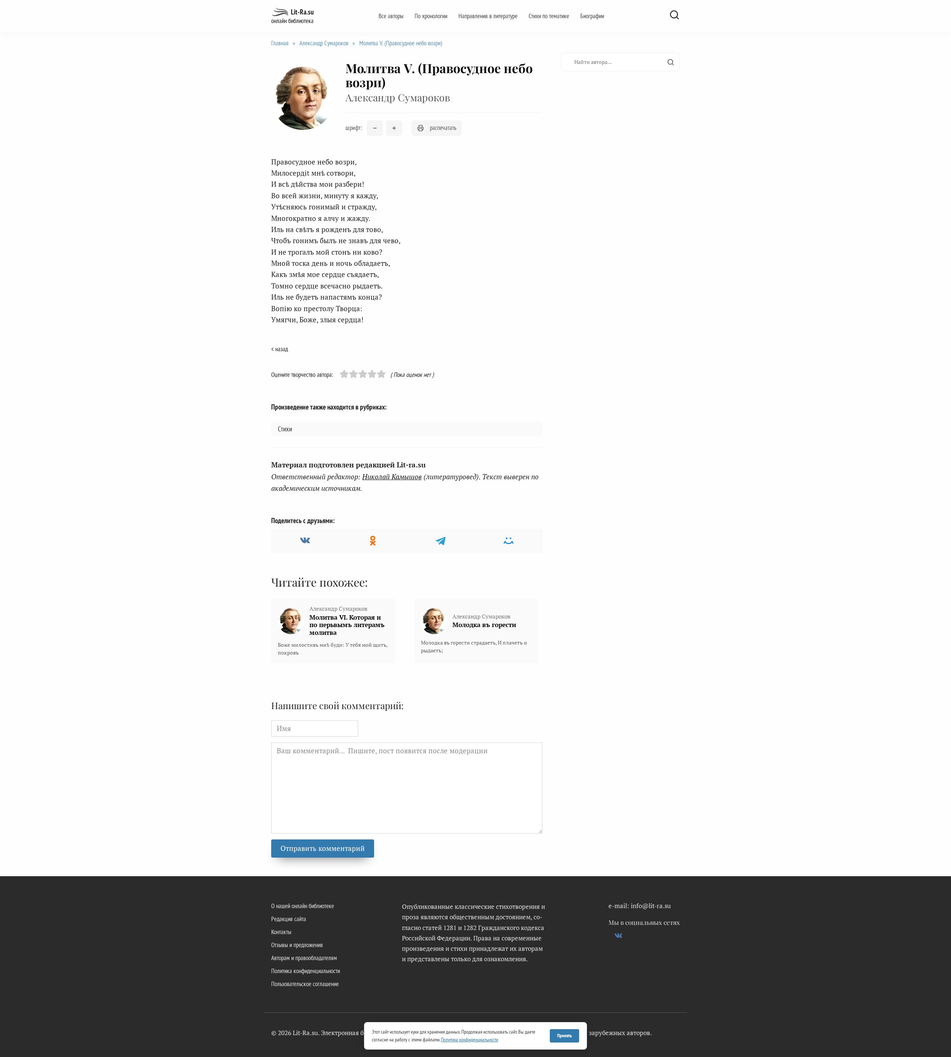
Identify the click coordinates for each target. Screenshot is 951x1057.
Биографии (592, 16)
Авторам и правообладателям (304, 958)
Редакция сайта (288, 919)
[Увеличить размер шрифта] (394, 128)
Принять (564, 1035)
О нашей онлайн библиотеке (302, 906)
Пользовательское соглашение (305, 984)
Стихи (285, 428)
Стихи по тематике (549, 16)
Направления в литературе (487, 16)
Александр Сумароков (323, 43)
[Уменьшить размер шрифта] (375, 128)
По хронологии (431, 16)
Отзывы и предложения (297, 945)
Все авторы (391, 16)
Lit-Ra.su (302, 11)
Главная (280, 43)
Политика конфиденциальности (305, 971)
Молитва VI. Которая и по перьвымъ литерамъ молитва (346, 625)
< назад (279, 349)
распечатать (443, 128)
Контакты (281, 932)
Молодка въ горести (484, 624)
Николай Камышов (392, 476)
